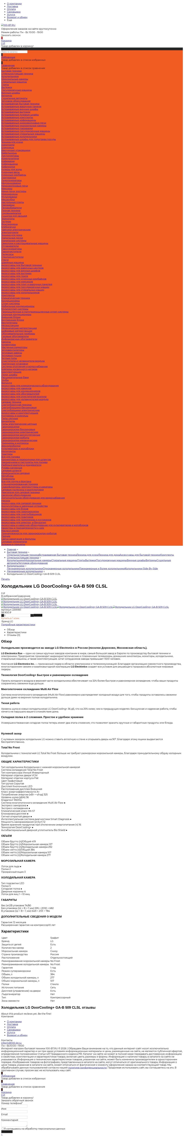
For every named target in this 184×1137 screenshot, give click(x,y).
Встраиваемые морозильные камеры (23, 125)
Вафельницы (9, 153)
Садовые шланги (11, 470)
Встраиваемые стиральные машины (23, 134)
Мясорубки (8, 199)
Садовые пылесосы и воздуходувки (22, 489)
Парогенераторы (11, 248)
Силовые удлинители (14, 541)
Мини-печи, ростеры (13, 191)
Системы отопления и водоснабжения (24, 366)
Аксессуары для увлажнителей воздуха (24, 399)
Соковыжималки (11, 213)
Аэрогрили (8, 144)
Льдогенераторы (11, 180)
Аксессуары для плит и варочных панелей (26, 284)
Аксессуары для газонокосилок (20, 511)
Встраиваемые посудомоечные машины (25, 131)
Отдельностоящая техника (17, 73)
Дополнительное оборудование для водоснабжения (33, 497)
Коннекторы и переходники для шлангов (26, 459)
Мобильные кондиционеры (17, 306)
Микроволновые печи (14, 186)
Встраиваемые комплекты (17, 117)
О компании (14, 3)
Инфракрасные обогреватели (19, 339)
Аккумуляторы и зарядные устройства (24, 506)
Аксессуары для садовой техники (21, 503)
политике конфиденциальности (87, 1067)
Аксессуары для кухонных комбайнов (23, 279)
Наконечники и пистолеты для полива (24, 462)
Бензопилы (8, 421)
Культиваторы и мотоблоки (17, 448)
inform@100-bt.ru (11, 1043)
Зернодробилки (11, 445)
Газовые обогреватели (15, 336)
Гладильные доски (12, 238)
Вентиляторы (9, 322)
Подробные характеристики (18, 624)
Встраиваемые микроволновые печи (23, 123)
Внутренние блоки (12, 320)
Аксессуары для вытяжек (16, 273)
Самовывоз (14, 12)
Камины (6, 341)
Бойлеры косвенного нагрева (19, 369)
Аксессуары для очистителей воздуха (23, 396)
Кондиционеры (10, 300)
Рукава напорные (11, 467)
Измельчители (10, 158)
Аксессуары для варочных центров (22, 268)
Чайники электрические (16, 229)
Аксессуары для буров (14, 508)
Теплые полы (9, 358)
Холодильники (10, 76)
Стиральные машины (14, 82)
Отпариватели (10, 246)
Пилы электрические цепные (19, 424)
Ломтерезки (8, 177)
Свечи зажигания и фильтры (18, 539)
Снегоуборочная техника (16, 404)
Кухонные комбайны (13, 175)
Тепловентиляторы (12, 350)
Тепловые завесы (11, 352)
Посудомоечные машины (16, 90)
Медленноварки (11, 183)
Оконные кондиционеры (16, 314)
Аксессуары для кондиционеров (20, 391)
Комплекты (8, 295)
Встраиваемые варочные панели (21, 106)
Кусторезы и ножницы (14, 415)
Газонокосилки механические (19, 440)
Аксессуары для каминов (16, 388)
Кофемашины (9, 164)
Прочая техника (10, 210)
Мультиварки (9, 196)
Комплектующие (11, 372)
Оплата (11, 9)
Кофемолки (8, 166)
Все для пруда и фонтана (16, 481)
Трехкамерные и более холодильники (102, 568)
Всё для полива (10, 456)
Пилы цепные (9, 418)
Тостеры (6, 221)
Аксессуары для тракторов (17, 517)
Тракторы (7, 454)
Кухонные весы (10, 172)
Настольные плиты (12, 202)
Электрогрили (9, 232)
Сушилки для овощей (14, 216)
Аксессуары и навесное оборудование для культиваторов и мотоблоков (44, 525)
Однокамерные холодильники (61, 568)
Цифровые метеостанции (16, 331)
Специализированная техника (19, 484)
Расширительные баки (15, 377)
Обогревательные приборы (18, 333)
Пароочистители (11, 251)
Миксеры (6, 188)
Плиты (5, 84)
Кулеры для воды (11, 169)
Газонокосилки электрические (19, 432)
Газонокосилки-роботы (15, 437)
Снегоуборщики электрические (20, 410)
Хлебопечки (8, 227)
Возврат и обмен (17, 17)
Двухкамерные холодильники (25, 568)
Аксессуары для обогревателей (20, 393)
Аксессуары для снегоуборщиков (21, 514)
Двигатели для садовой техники (20, 492)
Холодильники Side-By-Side (141, 568)
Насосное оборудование (16, 495)
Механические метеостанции (19, 328)
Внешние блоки (11, 317)
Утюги (5, 259)
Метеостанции (10, 325)
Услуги (11, 14)
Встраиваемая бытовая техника (20, 103)
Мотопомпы (8, 451)
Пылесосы (7, 254)
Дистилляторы (10, 155)
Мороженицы (9, 194)
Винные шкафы (10, 92)
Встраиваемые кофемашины (18, 120)
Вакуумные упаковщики (15, 150)
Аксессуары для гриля (14, 276)
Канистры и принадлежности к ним (22, 528)
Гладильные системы (13, 240)
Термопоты (8, 218)
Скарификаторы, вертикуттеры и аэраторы (27, 487)
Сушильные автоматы (14, 98)
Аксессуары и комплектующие (19, 413)
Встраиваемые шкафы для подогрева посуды (28, 139)
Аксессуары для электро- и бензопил (23, 522)
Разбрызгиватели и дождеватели (21, 465)
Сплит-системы (10, 303)
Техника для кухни (12, 142)
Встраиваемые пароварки (17, 128)
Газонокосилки (10, 426)
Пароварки (8, 205)
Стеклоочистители (12, 257)
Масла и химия (10, 530)
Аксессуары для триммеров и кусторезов (26, 519)
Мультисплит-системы (14, 309)
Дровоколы (8, 478)
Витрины (6, 95)
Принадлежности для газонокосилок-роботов (29, 533)
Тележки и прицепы (13, 544)
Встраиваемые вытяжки (15, 112)
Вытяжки (6, 87)
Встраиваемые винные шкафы (19, 109)
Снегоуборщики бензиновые (19, 407)
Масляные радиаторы (14, 347)
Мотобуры (7, 476)
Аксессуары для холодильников (20, 292)
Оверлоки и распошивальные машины (24, 243)
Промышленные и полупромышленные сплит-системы (35, 311)
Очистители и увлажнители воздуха (23, 361)
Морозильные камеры (14, 79)
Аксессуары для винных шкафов (20, 270)
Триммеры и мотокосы (15, 443)
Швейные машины (12, 262)
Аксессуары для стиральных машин (22, 289)
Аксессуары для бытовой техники (21, 265)
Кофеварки (8, 161)
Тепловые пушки (11, 355)
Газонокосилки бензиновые (18, 429)
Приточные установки (14, 363)
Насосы (5, 500)
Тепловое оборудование (16, 101)
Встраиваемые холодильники (19, 136)
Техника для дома (11, 235)
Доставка (12, 6)
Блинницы (7, 147)
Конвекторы (8, 344)
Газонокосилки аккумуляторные (20, 435)
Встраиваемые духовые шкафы (20, 114)
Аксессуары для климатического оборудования (30, 385)
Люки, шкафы (9, 374)
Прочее (5, 536)
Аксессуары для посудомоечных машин (25, 287)
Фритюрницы (9, 224)
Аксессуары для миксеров (17, 281)
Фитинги (6, 383)
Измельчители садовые (15, 473)
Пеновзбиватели (11, 207)
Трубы (5, 380)
